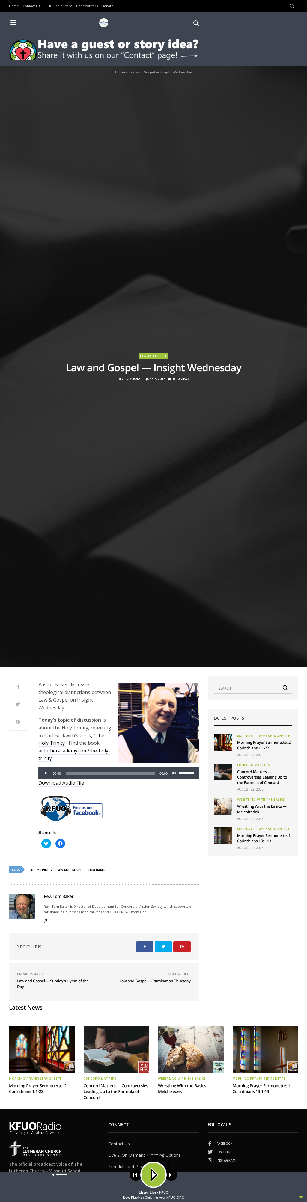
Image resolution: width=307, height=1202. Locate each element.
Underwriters (87, 6)
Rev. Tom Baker (130, 379)
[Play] (46, 773)
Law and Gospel (153, 356)
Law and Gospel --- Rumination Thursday (154, 981)
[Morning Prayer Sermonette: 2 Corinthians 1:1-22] (223, 742)
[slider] (187, 772)
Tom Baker (97, 870)
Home (14, 6)
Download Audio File (61, 782)
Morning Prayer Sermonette (263, 735)
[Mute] (174, 773)
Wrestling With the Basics (261, 799)
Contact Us (31, 6)
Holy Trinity (41, 870)
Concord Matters (253, 765)
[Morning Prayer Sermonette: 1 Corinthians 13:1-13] (223, 835)
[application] (118, 773)
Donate (107, 6)
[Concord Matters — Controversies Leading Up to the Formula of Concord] (223, 772)
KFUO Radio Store (58, 6)
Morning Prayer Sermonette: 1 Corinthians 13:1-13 (264, 838)
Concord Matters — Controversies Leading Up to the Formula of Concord (262, 777)
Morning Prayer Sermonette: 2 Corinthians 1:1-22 (264, 745)
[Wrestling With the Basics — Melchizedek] (223, 806)
